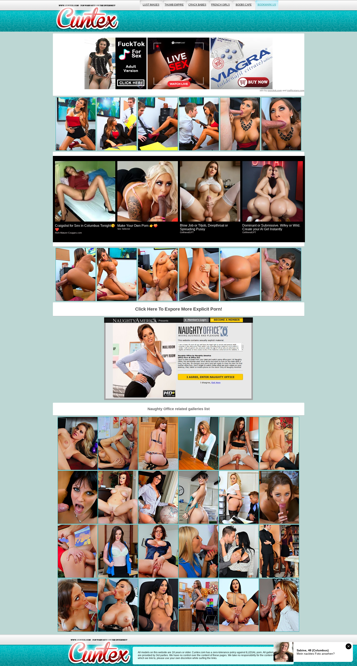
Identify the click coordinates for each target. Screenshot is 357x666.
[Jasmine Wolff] (78, 551)
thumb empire (174, 4)
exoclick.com (275, 90)
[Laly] (239, 605)
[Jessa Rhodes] (78, 443)
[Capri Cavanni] (198, 443)
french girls (220, 4)
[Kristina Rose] (198, 605)
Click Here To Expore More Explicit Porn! (178, 309)
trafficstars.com (295, 90)
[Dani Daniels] (279, 497)
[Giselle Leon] (239, 443)
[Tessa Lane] (118, 551)
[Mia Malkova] (239, 497)
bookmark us (267, 4)
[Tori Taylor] (279, 551)
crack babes (197, 4)
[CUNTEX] (87, 16)
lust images (151, 4)
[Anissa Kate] (158, 605)
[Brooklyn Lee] (279, 605)
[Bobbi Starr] (78, 497)
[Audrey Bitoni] (239, 551)
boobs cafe (244, 4)
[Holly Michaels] (198, 497)
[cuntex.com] (99, 650)
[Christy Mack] (118, 605)
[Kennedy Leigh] (279, 443)
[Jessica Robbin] (118, 497)
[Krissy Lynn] (158, 551)
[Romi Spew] (118, 443)
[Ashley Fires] (198, 551)
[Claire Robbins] (158, 443)
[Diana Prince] (158, 497)
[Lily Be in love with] (78, 605)
